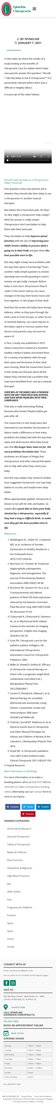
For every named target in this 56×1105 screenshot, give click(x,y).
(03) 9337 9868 (40, 782)
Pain (9, 899)
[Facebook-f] (6, 983)
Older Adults (14, 891)
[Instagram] (13, 983)
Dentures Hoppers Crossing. (32, 1101)
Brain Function (15, 860)
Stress (10, 938)
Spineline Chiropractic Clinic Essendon (20, 1099)
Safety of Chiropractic (18, 844)
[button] (34, 8)
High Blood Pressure (18, 875)
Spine (10, 923)
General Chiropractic (18, 836)
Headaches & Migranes (19, 868)
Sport (10, 931)
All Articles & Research (19, 828)
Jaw (9, 883)
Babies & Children (16, 852)
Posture (11, 915)
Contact (38, 791)
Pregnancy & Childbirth (19, 907)
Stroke (10, 946)
